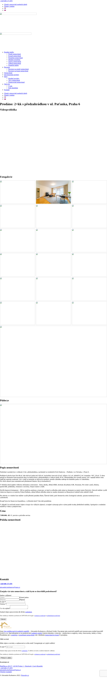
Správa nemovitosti (14, 61)
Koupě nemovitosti (14, 56)
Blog (5, 76)
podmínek (28, 612)
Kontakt (7, 90)
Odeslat (3, 619)
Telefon (3, 604)
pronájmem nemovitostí (26, 635)
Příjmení (22, 600)
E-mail (3, 602)
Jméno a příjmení (5, 595)
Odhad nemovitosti (14, 63)
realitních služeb (36, 633)
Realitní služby (9, 52)
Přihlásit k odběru (6, 658)
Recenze (7, 67)
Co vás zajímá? (5, 608)
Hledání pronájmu (14, 60)
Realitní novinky (13, 78)
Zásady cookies (9, 6)
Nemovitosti (8, 73)
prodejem (14, 635)
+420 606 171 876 (6, 1)
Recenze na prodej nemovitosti (18, 69)
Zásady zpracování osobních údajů (15, 4)
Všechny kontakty (6, 672)
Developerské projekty (11, 75)
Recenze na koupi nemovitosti (18, 71)
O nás (10, 86)
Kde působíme (13, 88)
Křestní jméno (24, 597)
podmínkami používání (53, 615)
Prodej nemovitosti (14, 54)
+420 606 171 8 (5, 584)
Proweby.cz (25, 675)
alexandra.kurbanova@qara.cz (10, 587)
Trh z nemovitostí (14, 80)
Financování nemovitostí (16, 82)
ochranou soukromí (39, 615)
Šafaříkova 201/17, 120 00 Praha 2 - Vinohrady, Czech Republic (21, 666)
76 (11, 584)
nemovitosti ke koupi (52, 635)
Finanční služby (13, 65)
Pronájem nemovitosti (15, 58)
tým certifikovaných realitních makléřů (16, 631)
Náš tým (7, 84)
